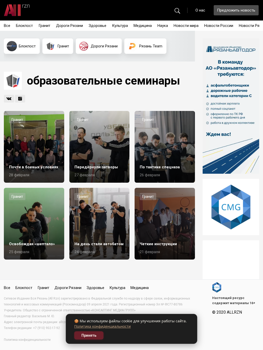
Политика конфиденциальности (102, 326)
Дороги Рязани (69, 25)
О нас (200, 10)
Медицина (143, 25)
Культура (120, 25)
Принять (88, 335)
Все (7, 25)
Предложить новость (236, 10)
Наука (162, 25)
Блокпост (24, 25)
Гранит (44, 25)
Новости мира (186, 25)
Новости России (218, 25)
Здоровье (97, 25)
